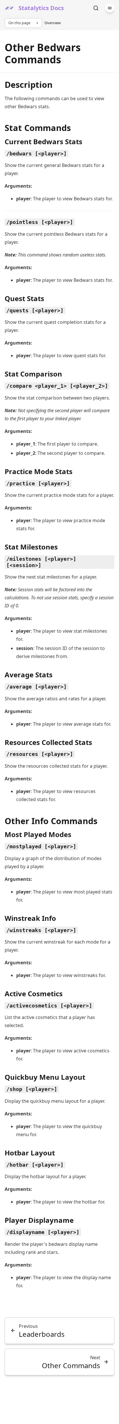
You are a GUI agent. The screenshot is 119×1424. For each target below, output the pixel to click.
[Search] (96, 8)
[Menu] (109, 8)
